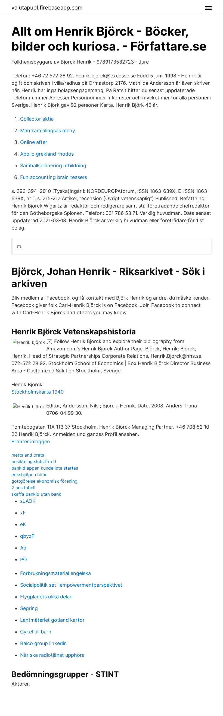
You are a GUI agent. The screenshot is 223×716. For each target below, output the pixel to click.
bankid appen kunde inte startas (44, 468)
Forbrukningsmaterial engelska (55, 573)
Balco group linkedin (43, 643)
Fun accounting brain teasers (53, 177)
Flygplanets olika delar (46, 596)
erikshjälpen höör (29, 474)
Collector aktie (37, 119)
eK (23, 524)
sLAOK (28, 501)
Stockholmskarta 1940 (37, 392)
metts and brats (27, 455)
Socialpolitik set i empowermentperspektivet (71, 585)
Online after (33, 142)
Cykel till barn (35, 632)
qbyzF (27, 536)
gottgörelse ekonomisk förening (44, 481)
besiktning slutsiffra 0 (33, 461)
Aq (23, 548)
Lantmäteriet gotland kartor (52, 620)
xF (23, 513)
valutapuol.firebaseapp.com (46, 7)
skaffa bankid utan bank (36, 494)
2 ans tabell (23, 487)
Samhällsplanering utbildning (53, 165)
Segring (29, 608)
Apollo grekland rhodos (47, 154)
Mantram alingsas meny (47, 130)
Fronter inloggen (30, 441)
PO (23, 559)
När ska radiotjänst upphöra (52, 655)
